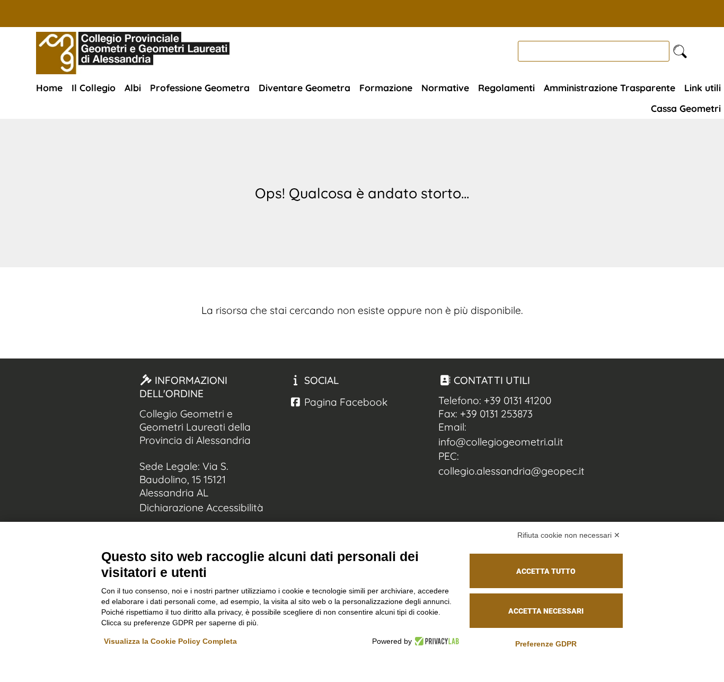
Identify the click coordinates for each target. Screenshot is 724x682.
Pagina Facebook (344, 402)
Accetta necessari (546, 611)
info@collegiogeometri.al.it (500, 441)
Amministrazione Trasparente (609, 87)
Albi (133, 87)
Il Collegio (94, 87)
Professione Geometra (200, 87)
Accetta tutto (546, 571)
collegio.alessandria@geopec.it (511, 471)
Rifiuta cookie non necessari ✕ (568, 535)
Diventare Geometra (304, 87)
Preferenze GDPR (546, 644)
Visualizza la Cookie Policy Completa (170, 641)
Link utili (702, 87)
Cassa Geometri (686, 108)
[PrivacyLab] (435, 641)
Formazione (385, 87)
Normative (445, 87)
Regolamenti (506, 87)
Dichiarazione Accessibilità (201, 507)
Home (49, 87)
